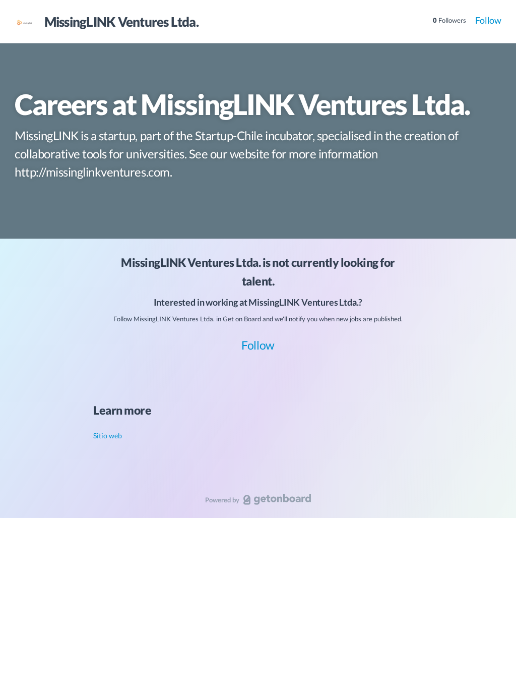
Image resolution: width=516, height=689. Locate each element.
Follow (488, 20)
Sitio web (107, 435)
